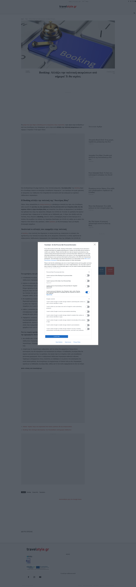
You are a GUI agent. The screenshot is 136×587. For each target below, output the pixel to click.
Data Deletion (59, 342)
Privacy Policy (77, 342)
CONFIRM (57, 336)
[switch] (87, 275)
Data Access (68, 342)
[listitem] (68, 272)
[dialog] (68, 293)
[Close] (95, 245)
